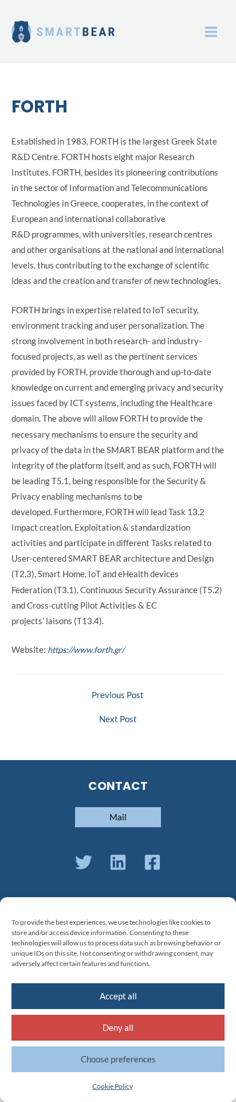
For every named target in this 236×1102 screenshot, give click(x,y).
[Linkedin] (118, 862)
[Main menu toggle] (211, 31)
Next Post (118, 719)
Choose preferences (118, 1059)
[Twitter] (83, 862)
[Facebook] (152, 862)
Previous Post (118, 695)
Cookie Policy (112, 1086)
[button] (118, 817)
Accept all (118, 996)
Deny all (118, 1027)
